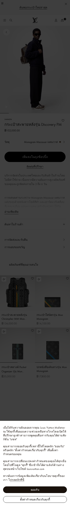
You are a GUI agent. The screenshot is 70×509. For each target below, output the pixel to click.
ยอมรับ (35, 489)
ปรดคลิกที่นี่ (17, 480)
